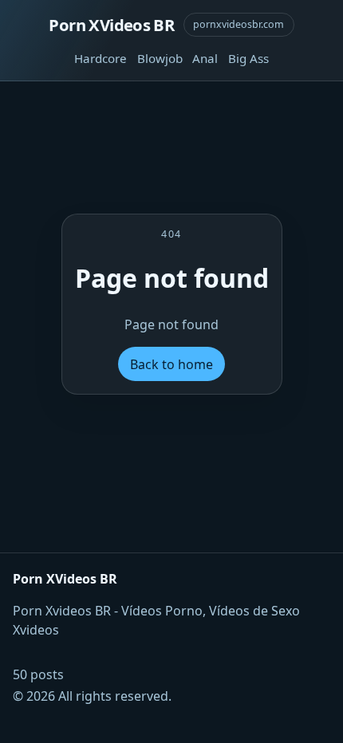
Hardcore (100, 58)
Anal (205, 58)
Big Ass (248, 58)
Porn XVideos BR (111, 25)
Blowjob (160, 58)
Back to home (171, 364)
